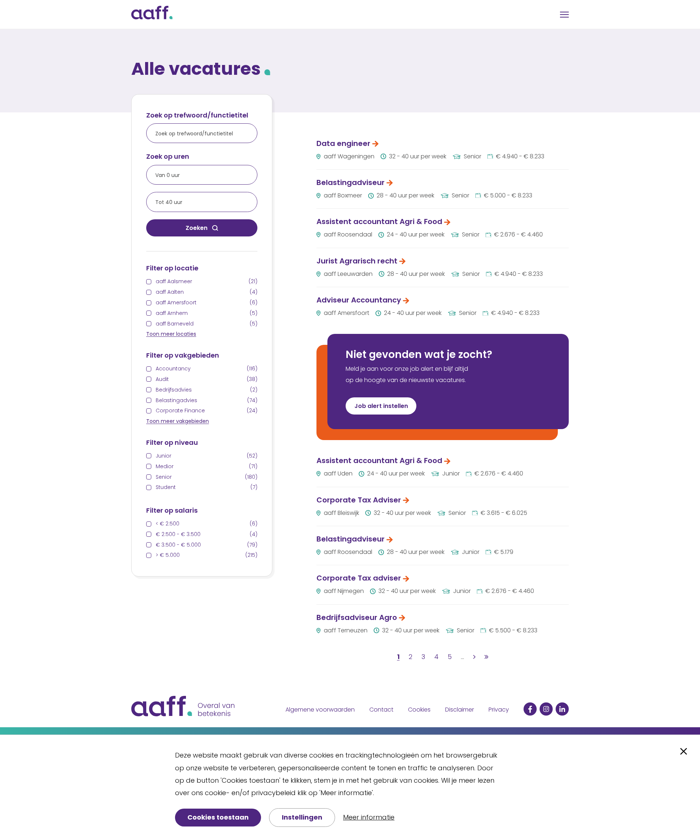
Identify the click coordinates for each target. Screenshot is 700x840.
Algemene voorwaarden (320, 709)
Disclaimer (459, 709)
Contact (381, 709)
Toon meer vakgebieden (177, 421)
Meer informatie (368, 817)
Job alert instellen (381, 406)
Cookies (419, 709)
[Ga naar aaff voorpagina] (151, 15)
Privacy (499, 709)
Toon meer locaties (171, 334)
